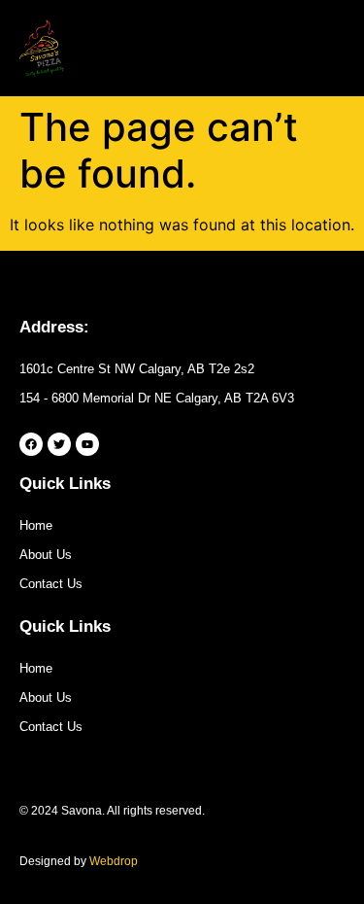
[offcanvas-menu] (328, 48)
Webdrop (113, 861)
